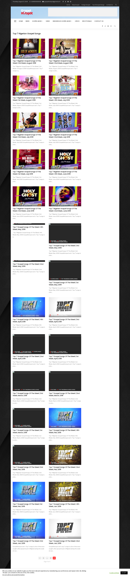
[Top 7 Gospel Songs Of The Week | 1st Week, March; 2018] (29, 418)
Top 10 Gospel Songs (98, 5)
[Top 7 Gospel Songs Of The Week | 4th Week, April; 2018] (29, 307)
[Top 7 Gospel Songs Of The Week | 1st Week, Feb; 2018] (29, 492)
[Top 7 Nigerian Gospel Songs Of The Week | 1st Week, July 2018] (29, 159)
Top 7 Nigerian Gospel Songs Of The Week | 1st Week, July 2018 (27, 172)
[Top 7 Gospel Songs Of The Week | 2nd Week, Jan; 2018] (65, 529)
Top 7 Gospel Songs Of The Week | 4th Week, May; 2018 (28, 228)
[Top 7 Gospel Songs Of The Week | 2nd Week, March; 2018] (65, 381)
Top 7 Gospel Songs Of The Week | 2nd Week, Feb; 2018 (64, 468)
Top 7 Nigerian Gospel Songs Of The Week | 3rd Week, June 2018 (27, 209)
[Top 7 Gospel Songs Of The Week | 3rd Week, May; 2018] (65, 233)
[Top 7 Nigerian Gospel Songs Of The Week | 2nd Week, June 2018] (65, 196)
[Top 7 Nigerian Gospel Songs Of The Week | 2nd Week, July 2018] (65, 122)
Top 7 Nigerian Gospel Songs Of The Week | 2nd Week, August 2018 (63, 62)
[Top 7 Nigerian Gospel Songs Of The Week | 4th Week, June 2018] (65, 159)
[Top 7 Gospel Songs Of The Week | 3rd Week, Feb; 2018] (29, 455)
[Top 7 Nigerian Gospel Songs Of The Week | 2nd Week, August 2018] (65, 49)
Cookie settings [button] (114, 573)
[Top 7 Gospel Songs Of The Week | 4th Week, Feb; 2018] (65, 418)
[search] (116, 4)
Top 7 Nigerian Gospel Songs (23, 57)
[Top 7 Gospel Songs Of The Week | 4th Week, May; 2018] (29, 224)
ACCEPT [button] (124, 573)
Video (48, 21)
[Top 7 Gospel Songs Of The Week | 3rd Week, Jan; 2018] (29, 529)
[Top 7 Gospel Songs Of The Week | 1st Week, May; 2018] (65, 270)
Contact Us (109, 5)
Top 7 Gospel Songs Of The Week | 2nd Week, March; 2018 (64, 394)
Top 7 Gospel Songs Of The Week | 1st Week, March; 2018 (27, 431)
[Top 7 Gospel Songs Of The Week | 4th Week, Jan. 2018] (65, 492)
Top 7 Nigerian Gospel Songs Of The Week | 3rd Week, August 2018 (27, 62)
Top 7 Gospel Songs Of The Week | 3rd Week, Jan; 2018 (28, 542)
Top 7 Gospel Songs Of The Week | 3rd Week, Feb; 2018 (28, 468)
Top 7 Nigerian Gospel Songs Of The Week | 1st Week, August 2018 (27, 99)
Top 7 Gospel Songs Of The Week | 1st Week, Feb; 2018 (27, 505)
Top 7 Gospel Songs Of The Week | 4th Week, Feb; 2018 (64, 431)
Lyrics (77, 21)
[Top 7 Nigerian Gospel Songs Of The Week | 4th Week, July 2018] (65, 86)
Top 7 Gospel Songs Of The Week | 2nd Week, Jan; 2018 (64, 542)
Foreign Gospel (86, 5)
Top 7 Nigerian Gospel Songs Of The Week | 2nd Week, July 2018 (63, 136)
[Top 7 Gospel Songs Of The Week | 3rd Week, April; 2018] (65, 307)
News (27, 21)
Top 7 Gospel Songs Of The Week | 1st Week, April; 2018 (64, 357)
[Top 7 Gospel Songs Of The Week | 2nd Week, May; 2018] (29, 261)
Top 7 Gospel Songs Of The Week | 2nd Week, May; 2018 (28, 265)
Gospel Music (37, 21)
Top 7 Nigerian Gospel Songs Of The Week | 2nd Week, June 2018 (63, 209)
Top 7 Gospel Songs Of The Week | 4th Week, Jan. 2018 (64, 505)
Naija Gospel (75, 5)
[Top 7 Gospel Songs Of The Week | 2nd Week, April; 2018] (29, 344)
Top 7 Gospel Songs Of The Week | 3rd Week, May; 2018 (64, 246)
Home (68, 5)
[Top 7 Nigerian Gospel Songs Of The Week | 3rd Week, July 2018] (29, 122)
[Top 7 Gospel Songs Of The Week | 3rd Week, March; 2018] (29, 381)
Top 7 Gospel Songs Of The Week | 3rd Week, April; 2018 (64, 320)
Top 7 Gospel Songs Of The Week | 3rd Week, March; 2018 (28, 394)
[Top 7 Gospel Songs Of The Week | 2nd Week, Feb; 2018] (65, 455)
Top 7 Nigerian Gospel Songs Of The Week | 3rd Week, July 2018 (27, 136)
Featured (17, 56)
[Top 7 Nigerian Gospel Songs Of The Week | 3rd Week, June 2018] (29, 196)
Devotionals (87, 21)
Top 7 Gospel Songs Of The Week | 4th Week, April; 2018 (28, 320)
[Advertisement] (82, 12)
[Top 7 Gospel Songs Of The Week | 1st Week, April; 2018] (65, 344)
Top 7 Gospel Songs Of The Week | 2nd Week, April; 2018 (28, 357)
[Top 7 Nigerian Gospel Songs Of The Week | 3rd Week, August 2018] (29, 49)
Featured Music (26, 351)
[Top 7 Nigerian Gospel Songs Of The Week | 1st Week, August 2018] (29, 86)
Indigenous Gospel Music (62, 21)
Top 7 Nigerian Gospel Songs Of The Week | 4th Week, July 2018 (63, 99)
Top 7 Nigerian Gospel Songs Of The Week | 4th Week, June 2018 (63, 172)
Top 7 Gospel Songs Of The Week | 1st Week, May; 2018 (64, 283)
